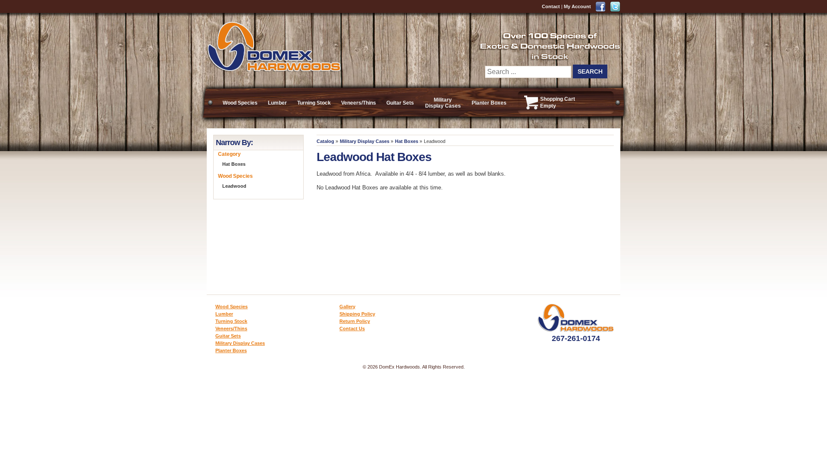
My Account (577, 6)
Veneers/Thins (358, 103)
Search (590, 71)
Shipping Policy (357, 313)
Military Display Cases (443, 103)
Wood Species (240, 103)
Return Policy (354, 321)
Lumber (277, 103)
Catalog (325, 141)
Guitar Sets (400, 103)
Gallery (347, 306)
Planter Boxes (489, 103)
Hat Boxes (406, 141)
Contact (551, 6)
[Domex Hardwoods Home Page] (274, 70)
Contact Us (352, 328)
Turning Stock (314, 103)
